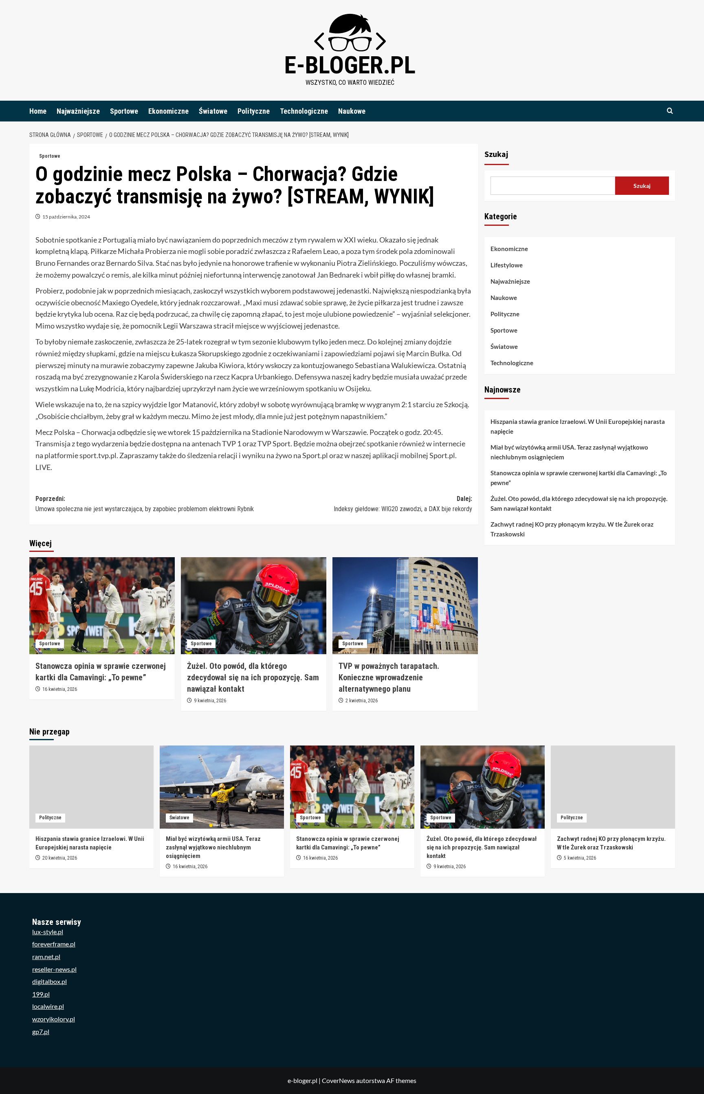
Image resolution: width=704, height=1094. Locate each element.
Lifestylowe (507, 265)
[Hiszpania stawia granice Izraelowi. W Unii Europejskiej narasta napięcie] (91, 787)
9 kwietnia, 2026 (210, 701)
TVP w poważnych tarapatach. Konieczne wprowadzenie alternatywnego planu (389, 677)
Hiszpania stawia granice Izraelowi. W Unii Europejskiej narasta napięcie (578, 426)
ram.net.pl (46, 956)
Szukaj (496, 154)
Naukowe (351, 111)
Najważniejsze (78, 111)
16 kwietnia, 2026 (59, 689)
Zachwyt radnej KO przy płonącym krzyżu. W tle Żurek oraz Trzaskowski (572, 529)
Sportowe (124, 111)
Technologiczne (304, 111)
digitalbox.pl (49, 981)
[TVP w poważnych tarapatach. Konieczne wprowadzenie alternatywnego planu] (405, 605)
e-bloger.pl (350, 65)
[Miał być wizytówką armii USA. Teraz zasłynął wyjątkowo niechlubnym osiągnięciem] (222, 787)
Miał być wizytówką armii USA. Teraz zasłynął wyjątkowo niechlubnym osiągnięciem (569, 452)
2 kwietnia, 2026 (361, 701)
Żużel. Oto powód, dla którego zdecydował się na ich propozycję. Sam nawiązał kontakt (253, 677)
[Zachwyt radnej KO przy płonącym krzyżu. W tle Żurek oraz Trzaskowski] (613, 787)
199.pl (41, 994)
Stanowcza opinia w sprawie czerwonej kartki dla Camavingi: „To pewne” (579, 477)
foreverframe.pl (53, 944)
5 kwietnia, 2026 (580, 858)
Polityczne (254, 111)
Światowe (213, 111)
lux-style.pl (47, 931)
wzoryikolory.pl (53, 1019)
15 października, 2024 (66, 217)
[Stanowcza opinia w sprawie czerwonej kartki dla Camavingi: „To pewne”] (102, 605)
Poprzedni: (144, 504)
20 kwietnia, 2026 (59, 858)
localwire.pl (48, 1006)
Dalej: (403, 504)
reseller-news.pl (54, 969)
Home (37, 111)
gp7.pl (40, 1031)
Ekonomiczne (168, 111)
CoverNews (338, 1080)
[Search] (670, 111)
